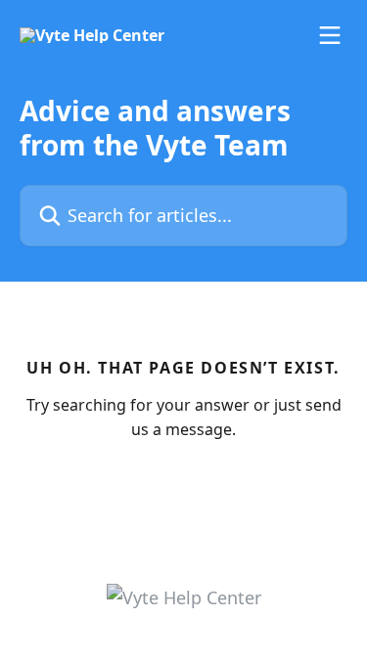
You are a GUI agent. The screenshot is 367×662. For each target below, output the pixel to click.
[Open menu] (329, 35)
